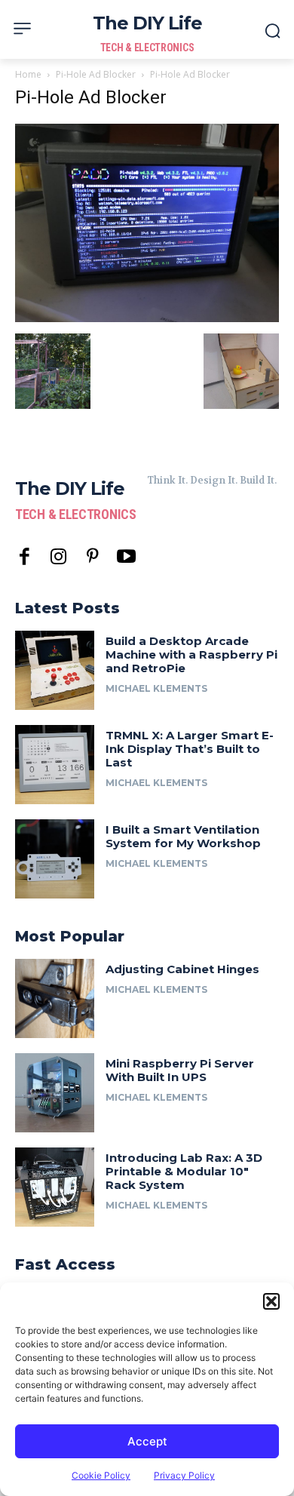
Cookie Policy (101, 1475)
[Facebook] (24, 557)
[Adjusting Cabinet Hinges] (54, 998)
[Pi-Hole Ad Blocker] (147, 318)
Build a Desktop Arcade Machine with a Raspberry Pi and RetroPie (191, 654)
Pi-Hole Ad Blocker (96, 74)
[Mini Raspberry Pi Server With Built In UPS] (54, 1092)
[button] (271, 1301)
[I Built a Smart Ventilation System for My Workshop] (54, 859)
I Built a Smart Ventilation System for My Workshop (183, 836)
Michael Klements (156, 688)
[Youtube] (126, 557)
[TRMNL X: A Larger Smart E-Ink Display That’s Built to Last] (54, 764)
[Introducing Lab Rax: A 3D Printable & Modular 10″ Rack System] (54, 1187)
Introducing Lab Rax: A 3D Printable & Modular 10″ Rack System (184, 1171)
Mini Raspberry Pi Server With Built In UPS (180, 1070)
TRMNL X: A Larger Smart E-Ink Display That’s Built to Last (190, 749)
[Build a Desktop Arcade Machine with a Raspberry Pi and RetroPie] (54, 670)
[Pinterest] (92, 557)
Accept (147, 1441)
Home (28, 74)
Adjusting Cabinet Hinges (182, 969)
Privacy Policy (184, 1475)
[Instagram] (58, 557)
